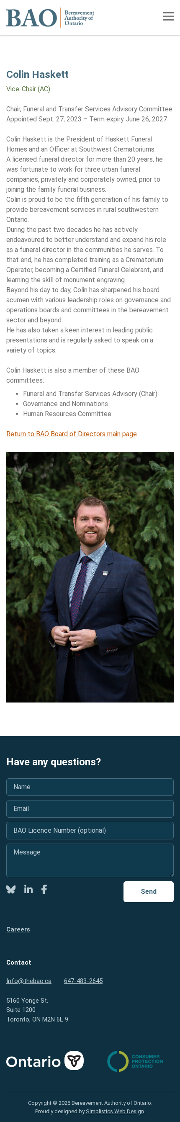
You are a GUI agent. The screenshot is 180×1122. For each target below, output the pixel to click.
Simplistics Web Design (115, 1111)
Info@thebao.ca (28, 981)
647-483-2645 (83, 981)
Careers (18, 929)
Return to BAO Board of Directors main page (71, 434)
